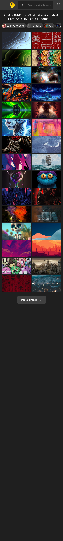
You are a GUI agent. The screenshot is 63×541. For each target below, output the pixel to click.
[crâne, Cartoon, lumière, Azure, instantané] (16, 231)
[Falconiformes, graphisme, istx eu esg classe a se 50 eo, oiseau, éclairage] (47, 110)
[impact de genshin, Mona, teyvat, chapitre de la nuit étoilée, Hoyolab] (47, 92)
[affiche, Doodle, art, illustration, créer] (16, 266)
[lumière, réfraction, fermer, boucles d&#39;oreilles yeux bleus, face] (47, 75)
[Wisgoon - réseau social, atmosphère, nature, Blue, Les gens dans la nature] (47, 283)
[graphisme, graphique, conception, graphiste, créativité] (47, 40)
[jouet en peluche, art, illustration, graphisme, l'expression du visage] (47, 179)
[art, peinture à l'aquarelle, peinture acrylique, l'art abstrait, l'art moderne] (47, 127)
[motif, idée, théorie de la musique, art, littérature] (47, 58)
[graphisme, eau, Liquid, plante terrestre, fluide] (16, 110)
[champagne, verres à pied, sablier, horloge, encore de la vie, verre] (16, 179)
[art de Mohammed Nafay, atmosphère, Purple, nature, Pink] (16, 248)
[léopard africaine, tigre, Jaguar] (16, 127)
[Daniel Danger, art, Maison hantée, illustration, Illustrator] (16, 196)
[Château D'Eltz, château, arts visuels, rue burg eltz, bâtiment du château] (47, 214)
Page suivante (29, 299)
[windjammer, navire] (47, 162)
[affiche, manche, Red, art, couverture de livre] (47, 196)
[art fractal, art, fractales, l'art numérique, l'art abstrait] (16, 58)
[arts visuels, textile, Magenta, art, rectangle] (16, 283)
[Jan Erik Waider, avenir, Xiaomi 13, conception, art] (47, 144)
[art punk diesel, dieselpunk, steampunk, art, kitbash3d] (47, 266)
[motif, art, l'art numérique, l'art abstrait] (16, 162)
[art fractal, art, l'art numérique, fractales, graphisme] (16, 75)
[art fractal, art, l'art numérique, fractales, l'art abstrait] (16, 40)
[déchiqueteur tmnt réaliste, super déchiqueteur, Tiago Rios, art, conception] (16, 144)
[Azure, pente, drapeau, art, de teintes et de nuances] (47, 231)
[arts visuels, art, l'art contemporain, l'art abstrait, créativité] (16, 92)
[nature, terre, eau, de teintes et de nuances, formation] (16, 214)
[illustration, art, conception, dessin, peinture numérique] (47, 248)
